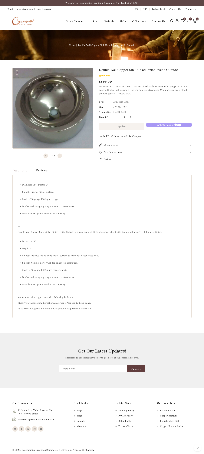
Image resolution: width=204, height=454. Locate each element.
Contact (81, 421)
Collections (139, 21)
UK (136, 9)
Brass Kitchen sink (169, 421)
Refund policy (125, 421)
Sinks (123, 21)
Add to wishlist (111, 136)
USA (145, 9)
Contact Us (175, 9)
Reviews (42, 170)
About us (81, 426)
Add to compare (133, 136)
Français (189, 9)
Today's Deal (158, 9)
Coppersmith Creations (34, 450)
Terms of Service (127, 426)
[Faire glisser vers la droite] (59, 156)
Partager (108, 159)
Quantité (103, 117)
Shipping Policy (126, 410)
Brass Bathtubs (167, 410)
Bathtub (109, 21)
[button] (171, 21)
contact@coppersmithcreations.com (36, 419)
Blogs (79, 415)
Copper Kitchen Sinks (171, 426)
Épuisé (122, 126)
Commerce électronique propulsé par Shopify (70, 450)
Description (20, 170)
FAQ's (79, 410)
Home (72, 45)
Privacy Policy (125, 415)
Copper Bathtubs (168, 415)
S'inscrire (136, 369)
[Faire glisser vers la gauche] (45, 156)
